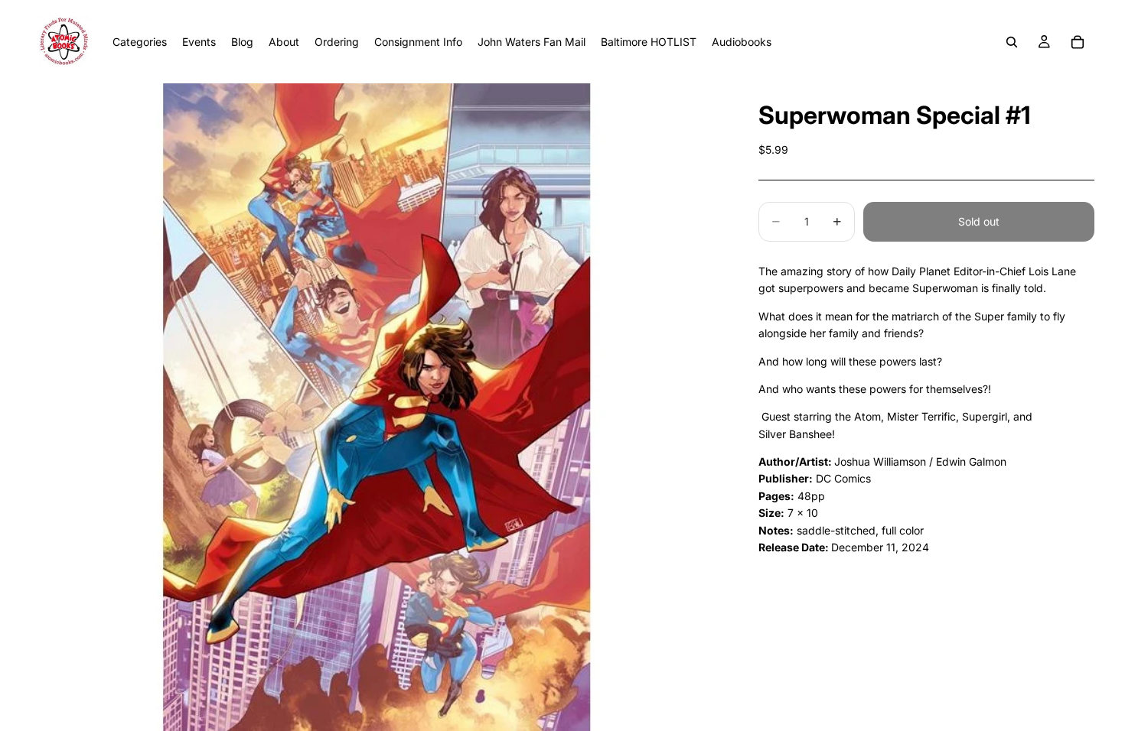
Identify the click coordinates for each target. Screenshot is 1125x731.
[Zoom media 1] (376, 407)
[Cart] (1077, 42)
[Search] (1012, 42)
